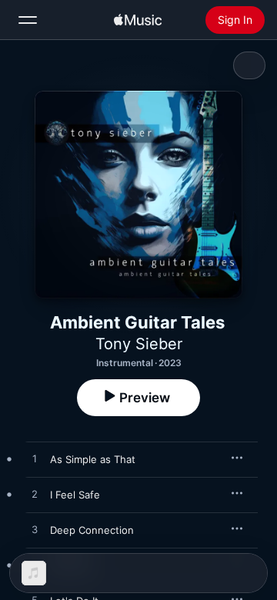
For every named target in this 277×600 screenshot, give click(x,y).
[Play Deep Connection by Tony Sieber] (34, 530)
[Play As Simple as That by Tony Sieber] (34, 459)
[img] (138, 20)
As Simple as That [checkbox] (92, 459)
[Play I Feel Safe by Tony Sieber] (34, 495)
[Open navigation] (28, 20)
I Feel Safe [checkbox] (75, 494)
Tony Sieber (138, 344)
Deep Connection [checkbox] (92, 530)
